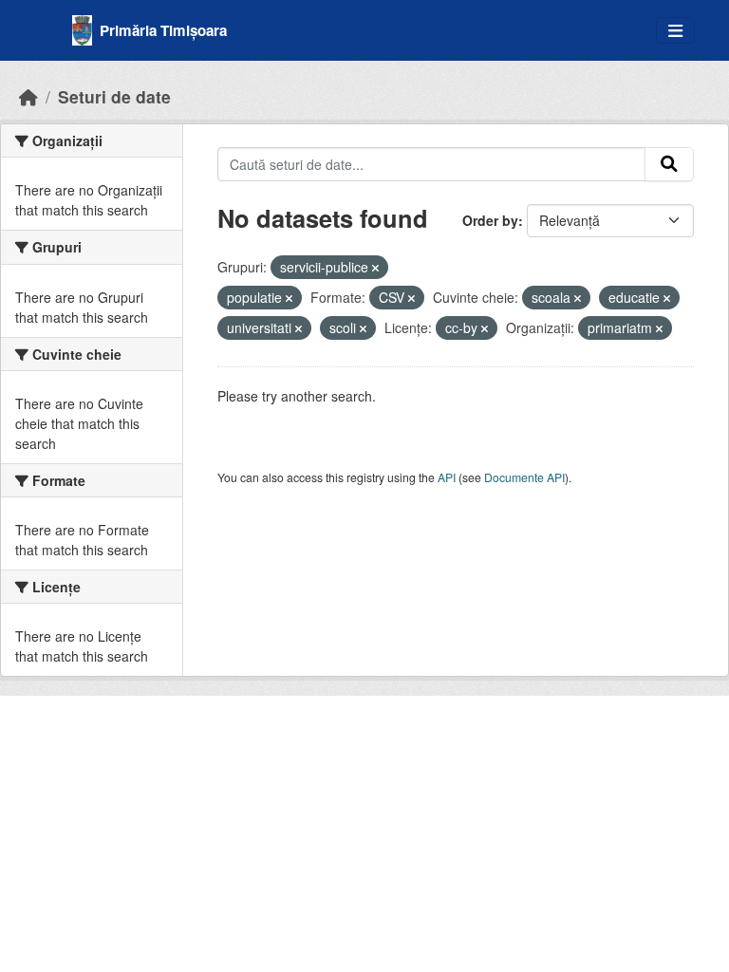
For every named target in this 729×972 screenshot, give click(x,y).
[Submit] (669, 164)
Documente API (524, 477)
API (447, 477)
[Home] (28, 96)
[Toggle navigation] (675, 31)
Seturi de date (114, 96)
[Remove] (375, 267)
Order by (490, 220)
